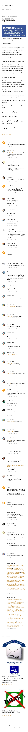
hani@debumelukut (12, 335)
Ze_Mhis (9, 229)
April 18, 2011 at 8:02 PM (12, 146)
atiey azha (10, 373)
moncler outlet (17, 618)
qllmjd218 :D (10, 243)
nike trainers (20, 584)
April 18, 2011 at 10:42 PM (12, 453)
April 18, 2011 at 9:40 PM (12, 405)
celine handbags (11, 580)
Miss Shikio (10, 252)
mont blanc (14, 566)
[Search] (25, 2)
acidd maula (10, 401)
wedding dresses (11, 565)
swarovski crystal (16, 626)
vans (16, 571)
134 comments (9, 684)
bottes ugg (9, 599)
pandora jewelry (15, 601)
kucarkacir (10, 298)
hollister (20, 571)
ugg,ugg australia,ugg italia (13, 609)
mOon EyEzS (10, 523)
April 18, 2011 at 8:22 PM (12, 205)
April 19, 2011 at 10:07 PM (12, 559)
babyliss (15, 568)
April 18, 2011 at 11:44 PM (12, 471)
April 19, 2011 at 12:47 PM (12, 539)
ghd (23, 580)
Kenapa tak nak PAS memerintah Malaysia (11, 712)
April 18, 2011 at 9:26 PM (12, 310)
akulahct (9, 532)
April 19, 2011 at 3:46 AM (12, 508)
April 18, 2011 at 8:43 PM (12, 247)
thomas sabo (13, 625)
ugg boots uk (20, 621)
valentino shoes (11, 576)
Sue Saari (9, 553)
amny (8, 502)
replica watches (11, 603)
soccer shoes (10, 591)
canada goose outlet (16, 611)
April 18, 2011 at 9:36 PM (12, 396)
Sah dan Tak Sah (8, 5)
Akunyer (9, 142)
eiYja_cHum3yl (10, 487)
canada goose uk (15, 613)
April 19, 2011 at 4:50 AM (12, 519)
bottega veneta (21, 573)
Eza (8, 457)
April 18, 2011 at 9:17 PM (12, 281)
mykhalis (9, 150)
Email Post (8, 134)
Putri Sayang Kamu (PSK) (13, 263)
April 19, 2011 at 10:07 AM (12, 527)
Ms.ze (8, 177)
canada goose (21, 607)
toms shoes (10, 622)
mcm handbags (13, 577)
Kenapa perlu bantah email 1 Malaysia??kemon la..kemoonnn (13, 680)
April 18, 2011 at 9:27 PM (12, 328)
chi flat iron (17, 572)
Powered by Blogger (15, 724)
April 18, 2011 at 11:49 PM (12, 482)
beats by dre (15, 583)
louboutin (9, 581)
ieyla (9, 326)
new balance (10, 585)
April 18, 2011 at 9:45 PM (12, 415)
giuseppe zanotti (20, 565)
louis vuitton (18, 603)
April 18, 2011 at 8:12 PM (12, 181)
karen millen (20, 617)
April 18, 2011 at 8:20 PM (12, 194)
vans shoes (21, 583)
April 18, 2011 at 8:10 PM (12, 157)
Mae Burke (18, 727)
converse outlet (21, 566)
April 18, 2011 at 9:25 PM (12, 291)
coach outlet (21, 619)
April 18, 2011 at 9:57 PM (12, 425)
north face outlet (14, 569)
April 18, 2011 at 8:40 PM (12, 239)
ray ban (8, 584)
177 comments (9, 715)
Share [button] (3, 134)
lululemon (9, 579)
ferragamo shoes (17, 585)
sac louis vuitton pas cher (15, 619)
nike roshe (13, 588)
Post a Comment (6, 632)
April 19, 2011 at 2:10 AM (12, 498)
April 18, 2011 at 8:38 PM (12, 225)
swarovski (13, 621)
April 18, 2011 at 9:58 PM (12, 433)
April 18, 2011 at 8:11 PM (12, 172)
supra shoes (20, 625)
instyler (9, 566)
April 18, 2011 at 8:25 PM (12, 215)
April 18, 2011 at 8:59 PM (12, 267)
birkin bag (22, 589)
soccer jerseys (15, 581)
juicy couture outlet (16, 605)
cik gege (9, 161)
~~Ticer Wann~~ (12, 152)
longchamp (9, 568)
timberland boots (11, 575)
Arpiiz (8, 409)
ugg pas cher (16, 599)
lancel (20, 587)
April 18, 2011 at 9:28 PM (12, 357)
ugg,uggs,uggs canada (12, 607)
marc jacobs (13, 614)
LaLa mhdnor (10, 209)
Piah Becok (10, 345)
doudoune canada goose (17, 602)
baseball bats (14, 573)
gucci (13, 571)
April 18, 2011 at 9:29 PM (12, 385)
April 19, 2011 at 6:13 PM (12, 549)
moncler (21, 601)
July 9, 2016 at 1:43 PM (12, 628)
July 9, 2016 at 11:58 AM (12, 593)
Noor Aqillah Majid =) (13, 355)
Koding (9, 272)
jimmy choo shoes (14, 589)
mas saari (9, 198)
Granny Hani (10, 219)
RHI (8, 389)
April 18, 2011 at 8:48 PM (12, 259)
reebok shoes (15, 587)
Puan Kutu (9, 475)
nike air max (15, 579)
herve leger (18, 580)
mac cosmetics (19, 575)
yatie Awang (11, 421)
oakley (18, 588)
